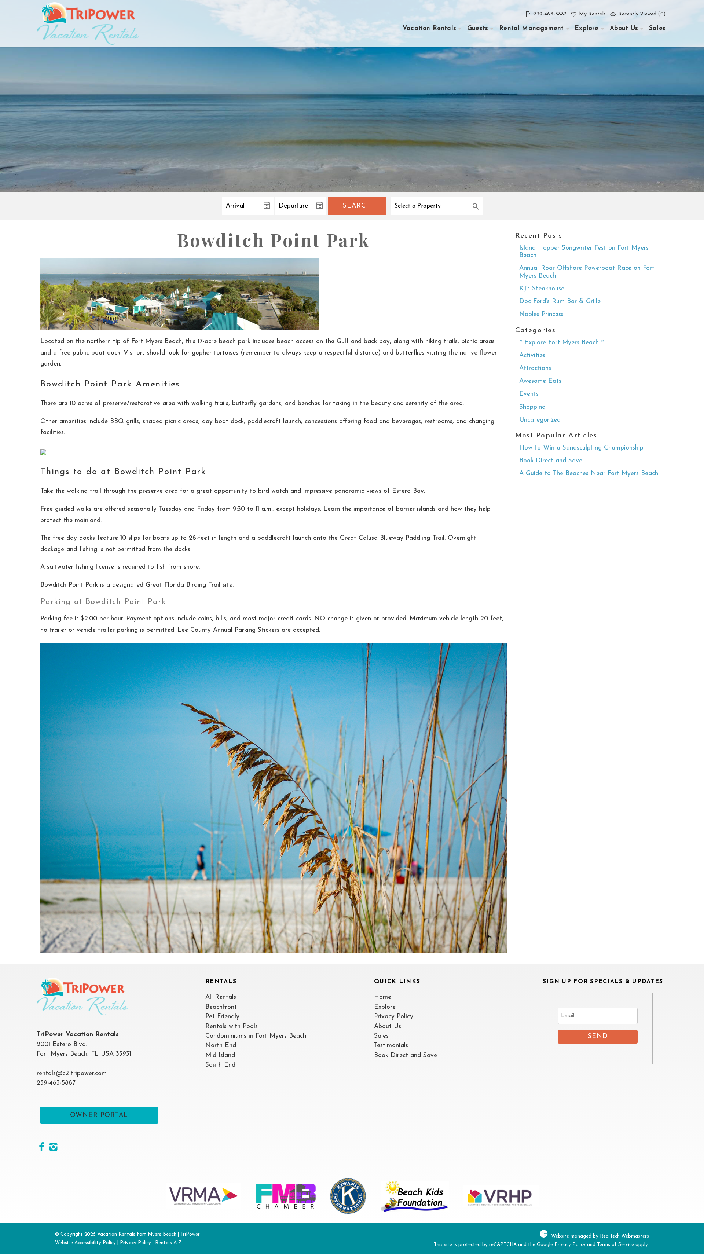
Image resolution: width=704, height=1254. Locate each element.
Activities (532, 355)
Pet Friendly (222, 1016)
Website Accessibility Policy (85, 1242)
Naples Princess (541, 314)
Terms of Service (615, 1244)
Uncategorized (540, 420)
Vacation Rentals (429, 28)
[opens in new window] (41, 1148)
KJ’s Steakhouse (541, 289)
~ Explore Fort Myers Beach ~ (561, 343)
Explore (586, 28)
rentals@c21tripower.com (72, 1073)
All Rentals (220, 997)
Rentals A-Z (168, 1242)
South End (220, 1065)
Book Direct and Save (550, 461)
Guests (477, 28)
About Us (624, 28)
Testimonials (391, 1045)
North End (220, 1045)
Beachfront (221, 1007)
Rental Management (531, 28)
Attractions (535, 368)
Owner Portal (99, 1115)
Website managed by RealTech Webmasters (600, 1236)
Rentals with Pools (231, 1026)
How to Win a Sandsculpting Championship (581, 448)
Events (529, 394)
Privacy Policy (393, 1016)
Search (357, 206)
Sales (657, 28)
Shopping (532, 407)
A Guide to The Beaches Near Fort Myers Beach (588, 473)
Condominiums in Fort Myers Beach (255, 1036)
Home (382, 997)
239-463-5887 (56, 1083)
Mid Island (220, 1055)
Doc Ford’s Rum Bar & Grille (560, 301)
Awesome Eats (540, 381)
